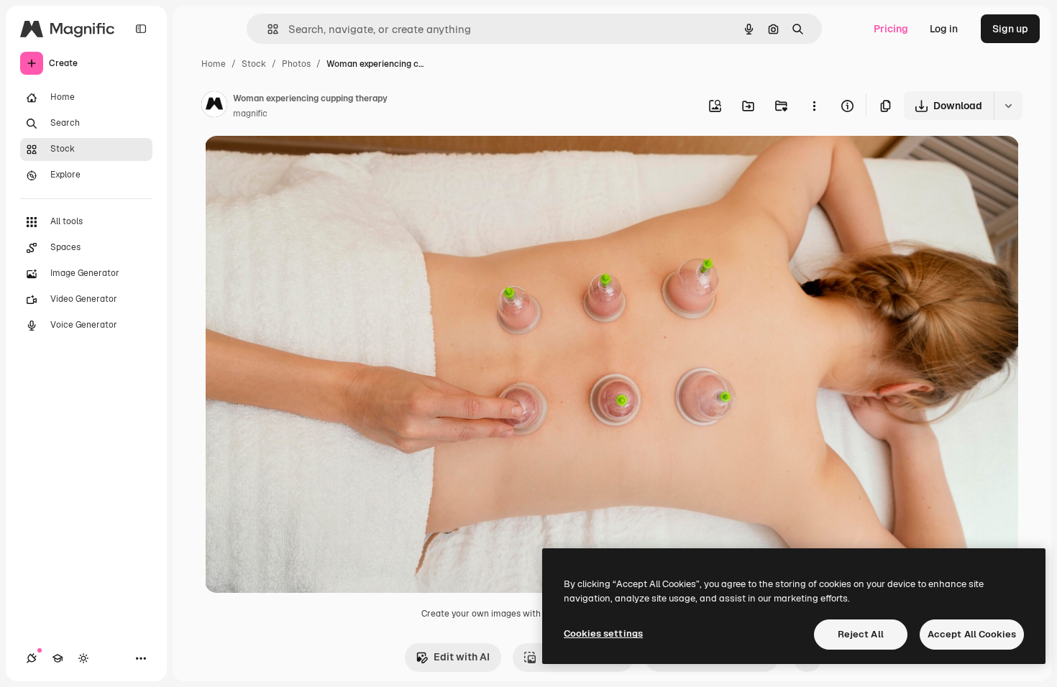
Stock (254, 64)
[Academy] (57, 658)
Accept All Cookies (972, 634)
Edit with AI (462, 656)
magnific (250, 113)
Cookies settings (603, 633)
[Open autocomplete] (267, 29)
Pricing (891, 28)
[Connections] (31, 658)
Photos (296, 64)
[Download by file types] (1008, 105)
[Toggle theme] (83, 658)
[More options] (814, 105)
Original (297, 163)
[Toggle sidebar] (140, 28)
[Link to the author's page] (214, 106)
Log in (944, 28)
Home (213, 64)
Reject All (861, 634)
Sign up (1010, 28)
